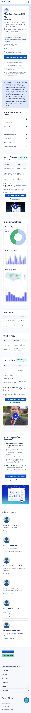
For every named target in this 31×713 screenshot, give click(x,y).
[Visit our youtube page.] (12, 698)
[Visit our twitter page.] (6, 698)
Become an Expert (8, 655)
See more (7, 41)
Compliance (5, 706)
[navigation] (28, 2)
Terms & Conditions (7, 709)
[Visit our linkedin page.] (9, 698)
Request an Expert (8, 652)
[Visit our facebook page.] (3, 698)
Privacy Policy (6, 703)
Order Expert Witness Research (15, 57)
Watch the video (16, 199)
